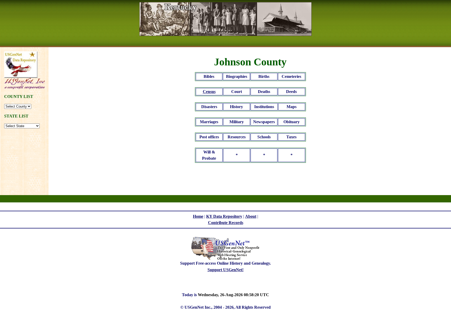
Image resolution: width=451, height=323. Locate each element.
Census (209, 91)
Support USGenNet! (225, 270)
